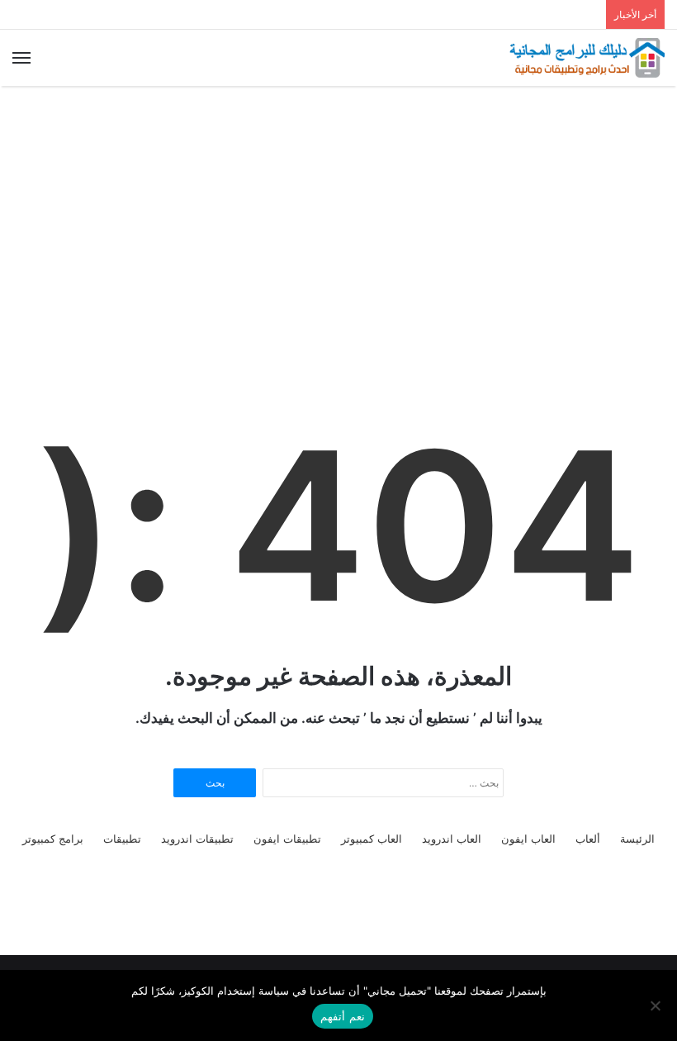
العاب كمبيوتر (371, 838)
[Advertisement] (338, 218)
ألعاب (587, 838)
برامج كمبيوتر (52, 838)
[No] (656, 1005)
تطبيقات (122, 838)
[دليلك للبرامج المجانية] (586, 58)
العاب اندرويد (451, 838)
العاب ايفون (528, 838)
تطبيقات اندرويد (197, 838)
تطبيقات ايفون (287, 838)
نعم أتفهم (342, 1016)
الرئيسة (637, 838)
